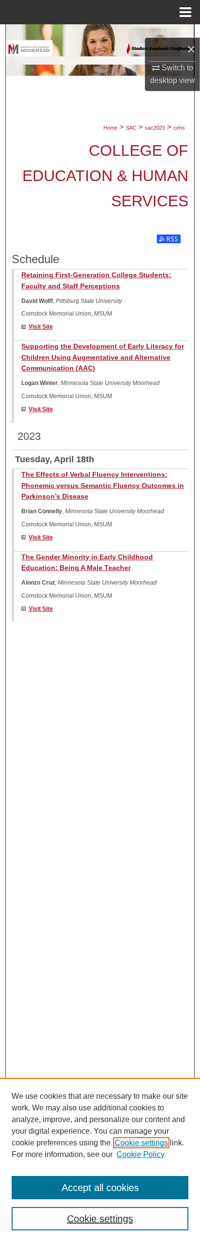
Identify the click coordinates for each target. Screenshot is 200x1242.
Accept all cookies (100, 1187)
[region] (100, 1160)
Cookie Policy (141, 1154)
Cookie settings (141, 1143)
